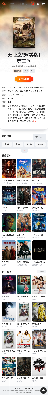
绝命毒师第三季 (38, 324)
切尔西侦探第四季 (24, 262)
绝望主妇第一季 (23, 351)
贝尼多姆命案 (22, 180)
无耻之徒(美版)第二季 (39, 351)
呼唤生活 (5, 296)
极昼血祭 (5, 262)
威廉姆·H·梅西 (13, 91)
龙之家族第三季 (23, 378)
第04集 (40, 144)
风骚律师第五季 (23, 324)
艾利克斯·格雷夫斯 (25, 87)
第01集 (6, 144)
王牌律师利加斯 (38, 262)
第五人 (4, 207)
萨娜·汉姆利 (12, 87)
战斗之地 (35, 180)
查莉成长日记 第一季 (24, 296)
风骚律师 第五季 (8, 351)
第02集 (17, 144)
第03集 (29, 144)
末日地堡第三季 (8, 235)
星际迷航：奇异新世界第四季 (39, 235)
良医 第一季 (6, 324)
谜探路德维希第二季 (24, 207)
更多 (41, 272)
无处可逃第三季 (8, 180)
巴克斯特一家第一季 (9, 378)
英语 (9, 102)
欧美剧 (18, 71)
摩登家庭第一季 (38, 296)
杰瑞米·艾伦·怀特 (35, 91)
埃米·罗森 (24, 91)
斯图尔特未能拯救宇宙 (39, 207)
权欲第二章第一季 (39, 378)
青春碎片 (20, 235)
